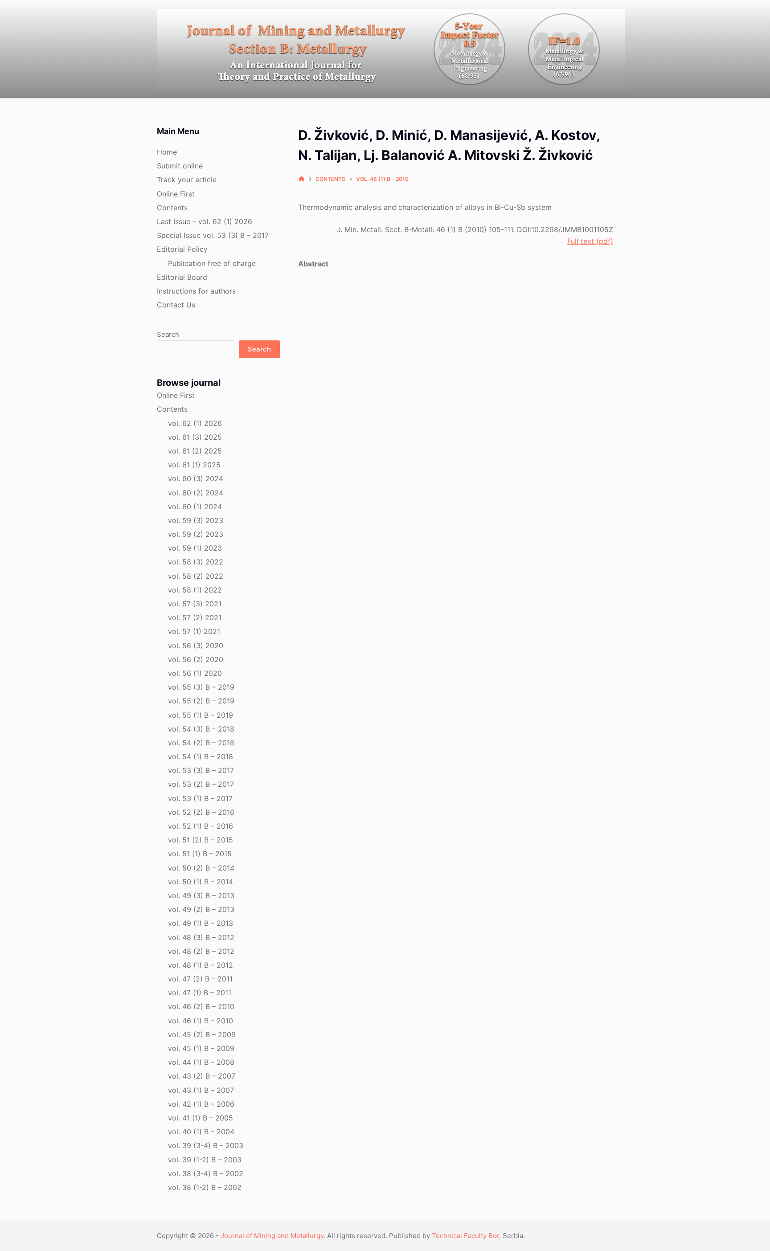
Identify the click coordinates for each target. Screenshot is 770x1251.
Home (167, 151)
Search (168, 334)
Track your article (187, 179)
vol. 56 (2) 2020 (195, 659)
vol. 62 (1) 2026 (195, 423)
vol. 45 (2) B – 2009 (202, 1034)
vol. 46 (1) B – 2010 (200, 1020)
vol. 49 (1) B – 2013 (200, 923)
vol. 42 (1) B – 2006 (201, 1104)
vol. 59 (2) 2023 (195, 534)
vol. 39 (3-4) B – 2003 (205, 1145)
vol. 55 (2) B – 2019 (201, 700)
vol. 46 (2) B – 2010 (201, 1006)
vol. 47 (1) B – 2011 (199, 992)
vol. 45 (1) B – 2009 (201, 1048)
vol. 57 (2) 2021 (194, 617)
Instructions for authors (196, 290)
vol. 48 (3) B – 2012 (201, 937)
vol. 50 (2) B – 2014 (201, 867)
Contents (172, 207)
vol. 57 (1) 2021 (194, 631)
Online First (176, 193)
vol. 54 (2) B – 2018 (201, 742)
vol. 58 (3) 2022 (195, 561)
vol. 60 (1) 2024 (195, 506)
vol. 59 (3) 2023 (195, 520)
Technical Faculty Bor (465, 1235)
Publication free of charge (212, 263)
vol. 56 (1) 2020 (195, 673)
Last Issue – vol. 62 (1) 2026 (204, 221)
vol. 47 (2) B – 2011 (200, 978)
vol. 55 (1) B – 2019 (200, 715)
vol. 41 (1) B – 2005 (200, 1117)
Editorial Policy (182, 249)
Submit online (180, 165)
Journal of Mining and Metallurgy (272, 1235)
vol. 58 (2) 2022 (195, 576)
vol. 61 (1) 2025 (194, 464)
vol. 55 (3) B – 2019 (201, 687)
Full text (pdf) (590, 241)
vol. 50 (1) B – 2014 (200, 881)
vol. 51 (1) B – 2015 (200, 853)
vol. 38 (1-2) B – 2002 (205, 1187)
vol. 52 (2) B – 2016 (201, 812)
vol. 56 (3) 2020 (195, 645)
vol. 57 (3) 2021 (194, 603)
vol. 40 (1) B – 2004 (201, 1131)
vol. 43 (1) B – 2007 (201, 1090)
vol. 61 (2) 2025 (195, 450)
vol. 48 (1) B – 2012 (200, 965)
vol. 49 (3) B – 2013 (201, 895)
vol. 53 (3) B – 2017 (201, 770)
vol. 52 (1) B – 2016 (200, 826)
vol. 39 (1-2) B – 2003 (205, 1159)
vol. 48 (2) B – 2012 (201, 951)
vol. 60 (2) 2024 (195, 492)
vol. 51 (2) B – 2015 (200, 839)
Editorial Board (182, 277)
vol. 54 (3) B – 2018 (201, 728)
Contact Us (176, 304)
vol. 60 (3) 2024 (195, 478)
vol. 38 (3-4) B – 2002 (205, 1173)
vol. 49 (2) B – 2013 (201, 909)
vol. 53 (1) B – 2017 (200, 798)
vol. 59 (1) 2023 (195, 548)
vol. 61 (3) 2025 (195, 437)
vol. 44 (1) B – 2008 (201, 1062)
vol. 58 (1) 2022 (195, 589)
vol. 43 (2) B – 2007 (201, 1075)
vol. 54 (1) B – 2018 (200, 756)
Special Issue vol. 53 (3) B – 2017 (213, 235)
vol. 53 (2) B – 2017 (201, 784)
